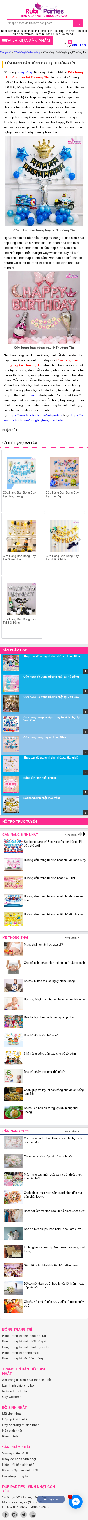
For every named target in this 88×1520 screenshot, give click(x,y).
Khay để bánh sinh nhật (19, 1459)
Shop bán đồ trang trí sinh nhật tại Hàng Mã (50, 757)
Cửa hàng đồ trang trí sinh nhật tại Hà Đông (51, 676)
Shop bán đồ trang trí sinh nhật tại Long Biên (51, 656)
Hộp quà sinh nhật (15, 1419)
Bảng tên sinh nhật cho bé (40, 777)
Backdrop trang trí (15, 1476)
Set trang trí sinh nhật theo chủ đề (26, 1380)
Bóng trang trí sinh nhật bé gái (24, 1341)
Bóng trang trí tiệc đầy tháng (22, 1358)
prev (8, 539)
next (79, 539)
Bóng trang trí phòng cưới (20, 1352)
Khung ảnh (10, 1436)
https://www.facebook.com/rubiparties (35, 415)
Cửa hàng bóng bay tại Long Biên (44, 737)
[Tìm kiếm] (78, 23)
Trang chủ (5, 52)
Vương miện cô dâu (16, 1453)
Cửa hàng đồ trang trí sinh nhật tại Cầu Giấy (51, 697)
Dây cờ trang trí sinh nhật (20, 1425)
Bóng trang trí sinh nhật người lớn (26, 1347)
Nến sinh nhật (12, 1430)
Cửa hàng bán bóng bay (27, 52)
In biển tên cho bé (15, 1391)
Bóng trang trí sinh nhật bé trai (24, 1335)
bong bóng (24, 72)
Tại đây (34, 395)
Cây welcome (11, 1397)
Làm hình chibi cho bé (18, 1385)
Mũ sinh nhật (11, 1413)
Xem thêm (71, 834)
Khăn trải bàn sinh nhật (18, 1464)
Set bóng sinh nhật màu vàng (41, 798)
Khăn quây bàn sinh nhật (20, 1470)
